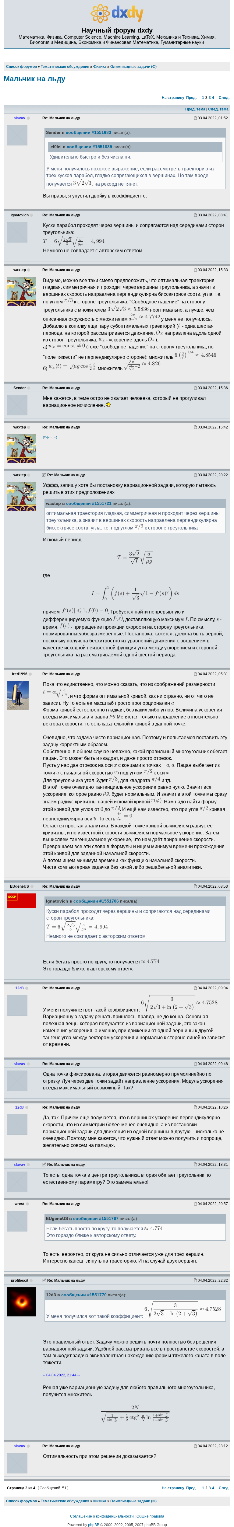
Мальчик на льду (34, 79)
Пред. (191, 98)
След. (224, 98)
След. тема (218, 109)
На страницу (173, 98)
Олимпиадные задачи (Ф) (133, 1501)
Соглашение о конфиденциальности (102, 1516)
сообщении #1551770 (84, 1295)
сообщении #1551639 (89, 147)
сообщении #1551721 (89, 503)
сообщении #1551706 (96, 901)
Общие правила (150, 1516)
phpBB (93, 1525)
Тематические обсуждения (65, 1501)
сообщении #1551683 (88, 132)
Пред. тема (195, 109)
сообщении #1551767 (96, 1218)
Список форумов (21, 1501)
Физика (99, 1501)
